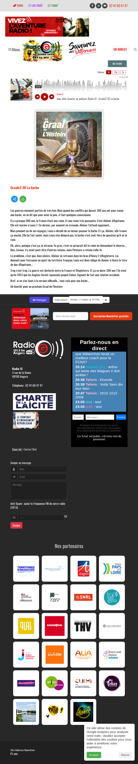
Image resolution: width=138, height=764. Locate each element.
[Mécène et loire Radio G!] (55, 569)
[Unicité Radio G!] (55, 655)
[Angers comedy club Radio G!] (83, 712)
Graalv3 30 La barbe (24, 187)
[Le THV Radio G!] (83, 626)
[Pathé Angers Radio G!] (55, 712)
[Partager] (14, 199)
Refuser (125, 755)
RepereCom (29, 750)
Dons (19, 6)
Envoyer (16, 525)
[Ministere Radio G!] (26, 597)
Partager (39, 300)
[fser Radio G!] (55, 597)
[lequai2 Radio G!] (26, 626)
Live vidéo (37, 6)
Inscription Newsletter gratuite (111, 316)
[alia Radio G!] (83, 655)
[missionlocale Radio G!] (112, 655)
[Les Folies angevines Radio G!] (112, 683)
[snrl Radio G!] (83, 597)
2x (123, 72)
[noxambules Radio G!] (26, 683)
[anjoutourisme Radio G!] (55, 683)
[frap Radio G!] (112, 597)
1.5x (115, 72)
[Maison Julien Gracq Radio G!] (112, 626)
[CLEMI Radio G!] (83, 683)
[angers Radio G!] (83, 569)
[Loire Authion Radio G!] (26, 712)
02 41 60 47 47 (118, 5)
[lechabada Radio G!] (55, 626)
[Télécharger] (23, 199)
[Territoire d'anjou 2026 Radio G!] (26, 569)
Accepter (94, 755)
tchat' (54, 6)
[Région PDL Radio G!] (112, 569)
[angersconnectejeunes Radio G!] (26, 655)
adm (15, 754)
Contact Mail (30, 449)
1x (108, 72)
